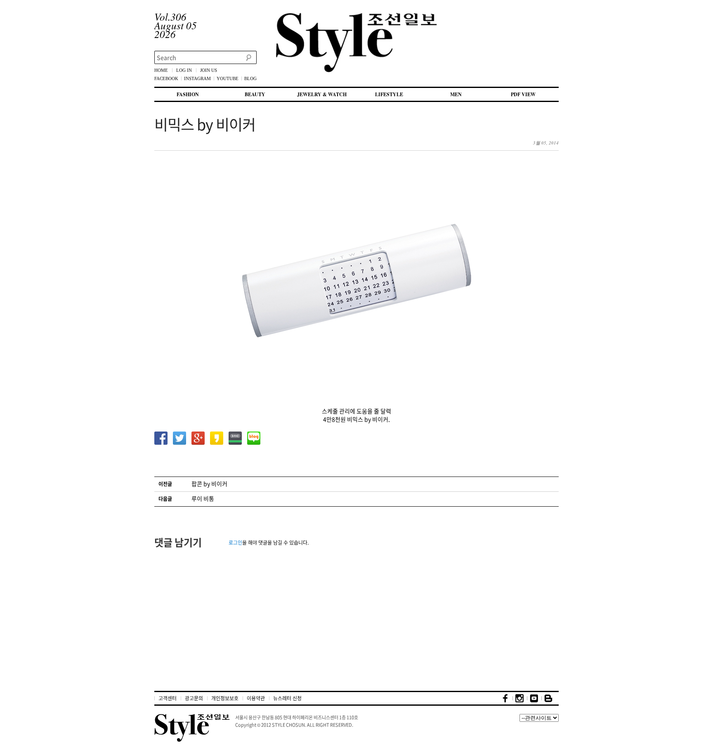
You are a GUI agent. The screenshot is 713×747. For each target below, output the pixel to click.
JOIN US (208, 70)
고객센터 (167, 698)
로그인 (235, 542)
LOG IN (184, 70)
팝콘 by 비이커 (209, 483)
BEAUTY (255, 94)
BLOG (250, 78)
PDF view (523, 94)
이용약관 (256, 698)
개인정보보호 (224, 698)
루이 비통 (202, 498)
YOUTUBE (227, 78)
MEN (456, 94)
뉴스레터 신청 (287, 698)
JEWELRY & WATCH (322, 94)
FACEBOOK (166, 78)
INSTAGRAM (197, 78)
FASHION (188, 94)
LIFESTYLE (389, 94)
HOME (161, 70)
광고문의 (194, 698)
